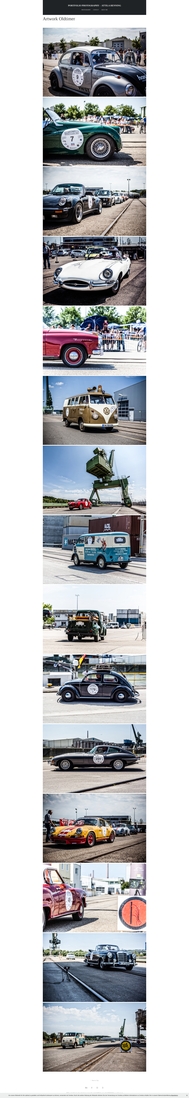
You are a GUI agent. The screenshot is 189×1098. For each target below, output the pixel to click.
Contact (96, 9)
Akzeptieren (174, 1095)
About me (104, 9)
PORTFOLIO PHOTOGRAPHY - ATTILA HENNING (94, 5)
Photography (86, 9)
